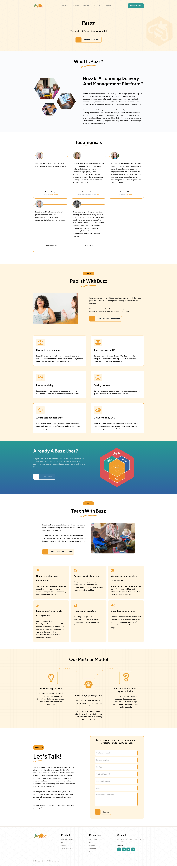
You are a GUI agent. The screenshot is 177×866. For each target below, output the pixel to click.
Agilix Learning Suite (67, 839)
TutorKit (63, 845)
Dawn (63, 852)
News (90, 852)
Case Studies (93, 839)
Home (64, 5)
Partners (86, 5)
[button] (74, 5)
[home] (38, 5)
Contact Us (38, 747)
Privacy (131, 861)
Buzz (62, 842)
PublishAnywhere (66, 848)
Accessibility (140, 861)
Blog (90, 842)
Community (92, 848)
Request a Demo (136, 6)
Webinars (92, 845)
